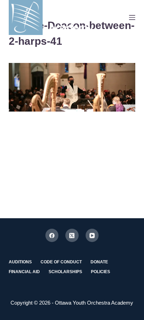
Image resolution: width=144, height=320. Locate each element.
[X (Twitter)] (72, 235)
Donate (99, 261)
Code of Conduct (61, 261)
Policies (100, 271)
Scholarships (65, 271)
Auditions (20, 261)
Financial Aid (24, 271)
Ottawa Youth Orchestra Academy (80, 17)
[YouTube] (92, 235)
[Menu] (132, 17)
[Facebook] (52, 235)
